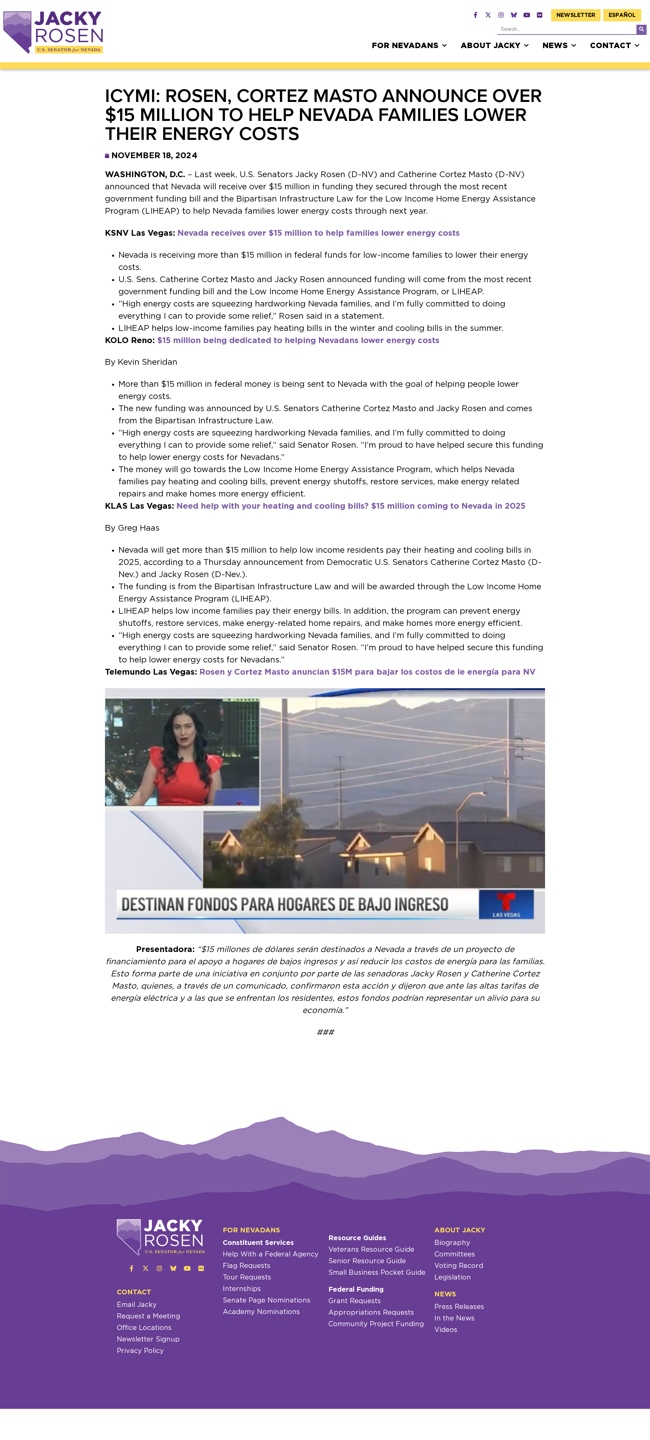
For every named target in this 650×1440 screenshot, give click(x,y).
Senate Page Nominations (266, 1300)
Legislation (452, 1277)
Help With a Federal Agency (271, 1254)
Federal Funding (356, 1289)
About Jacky (491, 45)
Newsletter (576, 15)
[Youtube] (527, 15)
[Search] (641, 29)
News (555, 45)
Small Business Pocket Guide (377, 1272)
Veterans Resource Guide (371, 1249)
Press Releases (459, 1307)
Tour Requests (247, 1277)
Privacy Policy (140, 1351)
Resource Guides (357, 1238)
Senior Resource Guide (367, 1261)
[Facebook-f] (475, 15)
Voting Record (458, 1266)
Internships (242, 1289)
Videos (445, 1330)
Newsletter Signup (148, 1339)
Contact (610, 45)
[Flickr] (540, 15)
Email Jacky (137, 1304)
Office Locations (144, 1328)
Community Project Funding (376, 1324)
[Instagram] (501, 15)
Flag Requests (246, 1266)
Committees (454, 1254)
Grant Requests (354, 1301)
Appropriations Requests (371, 1312)
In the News (454, 1318)
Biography (452, 1243)
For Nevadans (405, 45)
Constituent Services (258, 1243)
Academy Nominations (261, 1312)
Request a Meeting (148, 1316)
